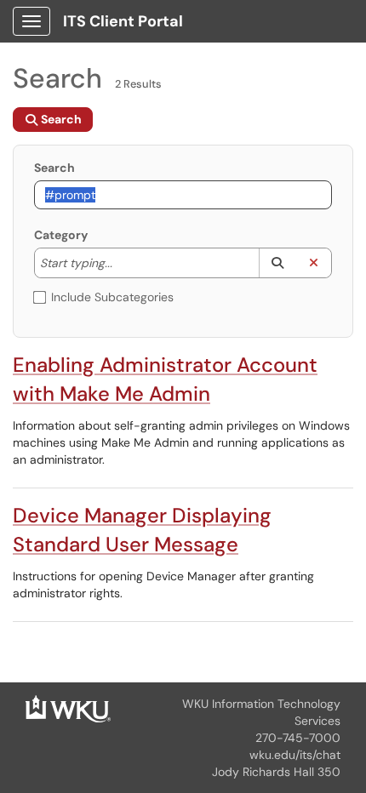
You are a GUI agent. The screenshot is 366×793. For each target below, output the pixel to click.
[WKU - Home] (68, 708)
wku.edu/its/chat (294, 754)
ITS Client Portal (123, 21)
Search (54, 167)
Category (61, 234)
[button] (277, 262)
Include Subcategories (112, 297)
